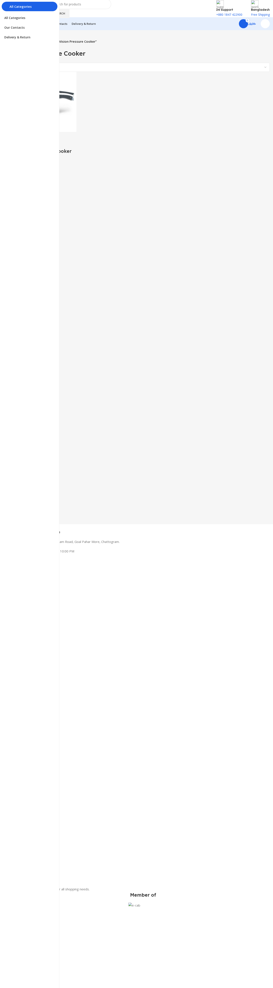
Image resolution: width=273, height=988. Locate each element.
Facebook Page (27, 982)
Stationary (23, 948)
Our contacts (25, 975)
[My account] (265, 23)
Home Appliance (27, 940)
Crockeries (23, 963)
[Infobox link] (143, 529)
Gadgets (22, 955)
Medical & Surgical (29, 933)
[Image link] (143, 724)
